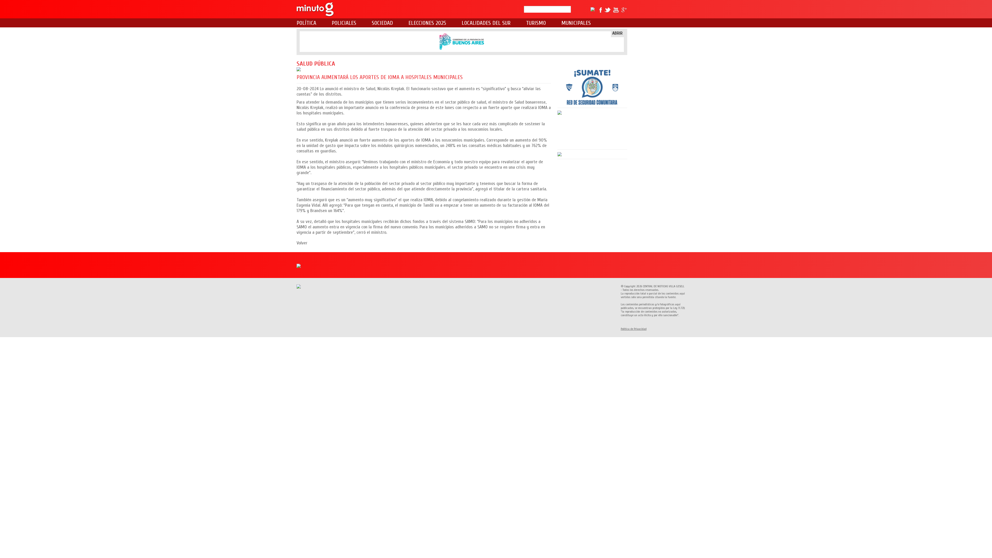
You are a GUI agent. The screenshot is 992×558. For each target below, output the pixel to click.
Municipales (576, 23)
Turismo (536, 23)
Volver (302, 243)
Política (306, 23)
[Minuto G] (315, 9)
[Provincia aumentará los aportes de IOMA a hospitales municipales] (424, 69)
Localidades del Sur (486, 23)
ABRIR (617, 33)
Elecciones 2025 (427, 23)
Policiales (344, 23)
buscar (573, 9)
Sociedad (382, 23)
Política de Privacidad (634, 329)
